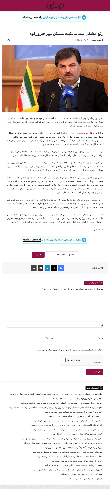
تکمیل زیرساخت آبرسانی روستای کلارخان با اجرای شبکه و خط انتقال (72, 465)
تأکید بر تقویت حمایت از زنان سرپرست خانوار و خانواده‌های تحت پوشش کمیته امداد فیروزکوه (62, 443)
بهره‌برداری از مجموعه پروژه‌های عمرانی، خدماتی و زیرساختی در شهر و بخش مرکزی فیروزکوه (61, 403)
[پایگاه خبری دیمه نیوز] (55, 5)
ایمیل (100, 337)
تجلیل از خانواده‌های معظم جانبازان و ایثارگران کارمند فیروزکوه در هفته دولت (69, 456)
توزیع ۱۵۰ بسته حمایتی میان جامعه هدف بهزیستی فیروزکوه (77, 461)
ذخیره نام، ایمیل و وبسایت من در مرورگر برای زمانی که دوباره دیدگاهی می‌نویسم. (69, 350)
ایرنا (63, 133)
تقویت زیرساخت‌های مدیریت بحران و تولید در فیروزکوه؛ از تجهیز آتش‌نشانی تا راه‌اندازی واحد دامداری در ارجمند (55, 407)
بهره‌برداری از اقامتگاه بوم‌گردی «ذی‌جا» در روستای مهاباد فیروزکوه (73, 447)
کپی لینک (38, 255)
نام (101, 325)
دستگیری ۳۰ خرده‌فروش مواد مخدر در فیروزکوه (81, 474)
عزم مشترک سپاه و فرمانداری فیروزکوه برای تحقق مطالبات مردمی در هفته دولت (67, 429)
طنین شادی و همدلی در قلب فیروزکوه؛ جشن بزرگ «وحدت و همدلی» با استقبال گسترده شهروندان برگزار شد (55, 394)
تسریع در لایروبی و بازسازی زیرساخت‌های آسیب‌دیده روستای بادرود (73, 412)
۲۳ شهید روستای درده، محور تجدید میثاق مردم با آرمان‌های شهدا (75, 416)
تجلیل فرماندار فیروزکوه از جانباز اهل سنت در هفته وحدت (77, 398)
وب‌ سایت (49, 337)
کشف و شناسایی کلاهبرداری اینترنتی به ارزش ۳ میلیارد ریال (76, 434)
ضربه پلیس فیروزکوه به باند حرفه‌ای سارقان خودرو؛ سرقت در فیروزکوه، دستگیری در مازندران (61, 438)
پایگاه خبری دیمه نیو (85, 133)
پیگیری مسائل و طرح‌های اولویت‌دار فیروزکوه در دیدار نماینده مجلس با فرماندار (68, 421)
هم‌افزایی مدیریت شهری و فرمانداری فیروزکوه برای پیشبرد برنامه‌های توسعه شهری (66, 452)
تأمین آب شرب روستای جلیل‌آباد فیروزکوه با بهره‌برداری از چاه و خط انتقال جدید (68, 470)
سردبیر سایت (96, 40)
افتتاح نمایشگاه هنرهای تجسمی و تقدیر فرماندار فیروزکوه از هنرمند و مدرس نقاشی (66, 425)
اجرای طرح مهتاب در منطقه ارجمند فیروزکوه (82, 479)
